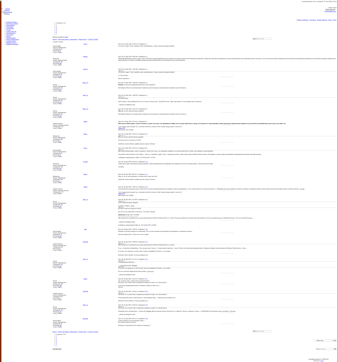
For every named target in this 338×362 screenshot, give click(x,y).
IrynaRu (85, 161)
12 (147, 187)
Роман (85, 134)
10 (147, 161)
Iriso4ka (85, 56)
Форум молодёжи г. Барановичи (67, 39)
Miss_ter (85, 95)
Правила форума (322, 20)
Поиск (330, 20)
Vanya (85, 44)
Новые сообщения (302, 20)
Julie (85, 229)
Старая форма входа (330, 11)
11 (146, 174)
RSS (334, 20)
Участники (312, 20)
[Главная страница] (6, 10)
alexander (85, 318)
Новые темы (82, 39)
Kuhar (85, 279)
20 (147, 318)
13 (147, 199)
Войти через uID (330, 9)
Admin (85, 121)
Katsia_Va (85, 82)
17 (147, 279)
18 (147, 291)
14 (147, 229)
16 (147, 259)
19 (147, 305)
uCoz (322, 360)
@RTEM (85, 242)
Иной (66, 37)
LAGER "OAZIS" (93, 39)
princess (85, 69)
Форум (55, 39)
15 (147, 242)
